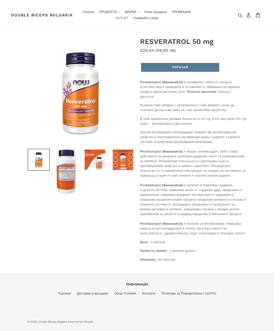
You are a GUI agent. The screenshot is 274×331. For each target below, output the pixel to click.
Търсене (64, 293)
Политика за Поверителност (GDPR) (188, 293)
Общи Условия (125, 293)
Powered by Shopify (80, 321)
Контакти (148, 293)
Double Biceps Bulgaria (42, 15)
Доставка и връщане (92, 293)
